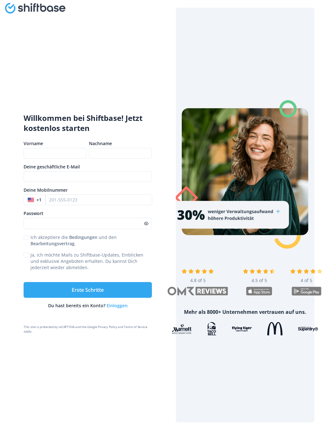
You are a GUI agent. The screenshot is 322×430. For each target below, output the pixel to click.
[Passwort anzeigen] (146, 223)
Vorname (33, 143)
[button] (35, 200)
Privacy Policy (107, 327)
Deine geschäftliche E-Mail (52, 167)
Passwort (33, 213)
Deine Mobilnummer (46, 190)
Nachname (100, 143)
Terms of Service (135, 327)
